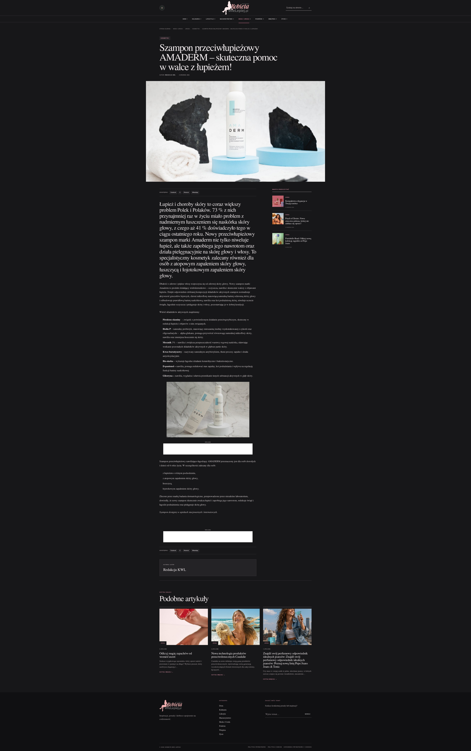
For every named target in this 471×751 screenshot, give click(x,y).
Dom (184, 19)
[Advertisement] (208, 449)
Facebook (173, 192)
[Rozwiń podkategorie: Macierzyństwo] (233, 19)
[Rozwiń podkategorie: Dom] (186, 19)
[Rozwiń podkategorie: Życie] (286, 19)
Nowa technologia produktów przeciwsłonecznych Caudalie (228, 655)
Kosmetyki (196, 28)
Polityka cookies (275, 747)
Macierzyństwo (226, 19)
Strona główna (164, 28)
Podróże (258, 19)
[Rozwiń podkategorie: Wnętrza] (276, 19)
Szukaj (307, 714)
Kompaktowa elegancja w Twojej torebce (296, 202)
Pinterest (186, 192)
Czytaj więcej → (166, 672)
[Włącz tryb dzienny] (162, 8)
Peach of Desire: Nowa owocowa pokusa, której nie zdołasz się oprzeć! (297, 221)
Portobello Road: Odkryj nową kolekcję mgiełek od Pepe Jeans (298, 241)
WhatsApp (195, 192)
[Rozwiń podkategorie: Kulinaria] (200, 19)
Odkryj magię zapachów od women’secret (175, 655)
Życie (283, 19)
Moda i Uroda (244, 19)
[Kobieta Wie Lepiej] (235, 8)
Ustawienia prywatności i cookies (298, 747)
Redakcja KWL (170, 75)
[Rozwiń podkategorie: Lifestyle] (214, 19)
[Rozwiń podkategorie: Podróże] (263, 19)
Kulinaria (196, 19)
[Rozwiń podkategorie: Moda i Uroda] (250, 19)
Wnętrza (271, 19)
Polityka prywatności (257, 747)
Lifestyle (210, 19)
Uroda (187, 28)
